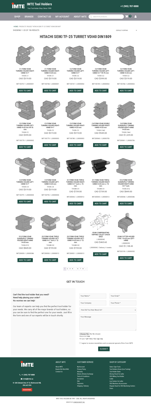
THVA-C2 (75, 76)
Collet (111, 379)
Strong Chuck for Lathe (117, 374)
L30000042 (101, 239)
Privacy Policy (81, 369)
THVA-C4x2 (101, 130)
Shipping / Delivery (83, 386)
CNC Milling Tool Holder (117, 376)
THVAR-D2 (50, 245)
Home (16, 27)
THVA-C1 (25, 76)
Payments (80, 383)
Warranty (80, 371)
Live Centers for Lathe (116, 381)
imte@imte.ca (28, 379)
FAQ (78, 381)
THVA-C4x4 (126, 132)
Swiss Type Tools (115, 367)
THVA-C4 (25, 187)
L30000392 (126, 243)
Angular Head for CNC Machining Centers (122, 386)
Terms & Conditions (83, 376)
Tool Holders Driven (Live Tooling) (120, 369)
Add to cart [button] (25, 91)
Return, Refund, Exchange (85, 374)
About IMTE (59, 367)
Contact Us (59, 371)
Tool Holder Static (115, 371)
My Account (81, 367)
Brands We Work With (62, 369)
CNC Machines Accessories (118, 383)
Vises (111, 388)
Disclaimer (80, 379)
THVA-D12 (126, 189)
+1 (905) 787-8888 (129, 6)
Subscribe (27, 390)
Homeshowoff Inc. (79, 402)
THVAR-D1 (75, 189)
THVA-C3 (50, 130)
